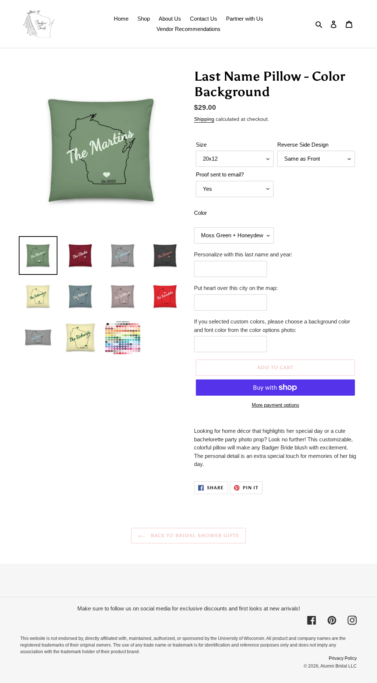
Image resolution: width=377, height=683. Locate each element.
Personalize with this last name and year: (243, 254)
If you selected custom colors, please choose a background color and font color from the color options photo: (272, 325)
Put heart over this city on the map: (236, 288)
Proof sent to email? (220, 174)
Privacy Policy (343, 658)
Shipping (204, 119)
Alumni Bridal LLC (338, 666)
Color (200, 213)
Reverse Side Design (302, 144)
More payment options (275, 405)
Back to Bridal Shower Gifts (194, 535)
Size (201, 144)
